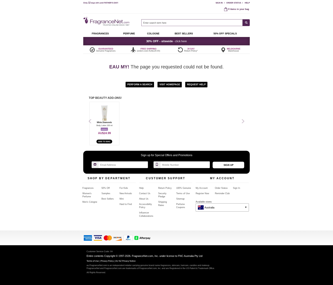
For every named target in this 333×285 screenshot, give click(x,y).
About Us (143, 198)
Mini (121, 198)
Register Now (202, 193)
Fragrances (88, 188)
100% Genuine (183, 188)
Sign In (219, 3)
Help (247, 3)
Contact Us (144, 193)
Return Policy (165, 188)
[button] (140, 84)
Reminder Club (222, 193)
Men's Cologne (89, 202)
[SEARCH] (246, 22)
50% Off (105, 188)
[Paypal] (128, 237)
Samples (105, 193)
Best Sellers (107, 198)
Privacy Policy (107, 261)
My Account (202, 188)
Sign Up (228, 165)
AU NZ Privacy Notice (125, 261)
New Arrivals (125, 193)
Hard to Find (125, 204)
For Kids (123, 188)
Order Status (233, 3)
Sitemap (180, 198)
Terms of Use (183, 193)
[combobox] (195, 22)
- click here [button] (166, 41)
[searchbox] (192, 22)
